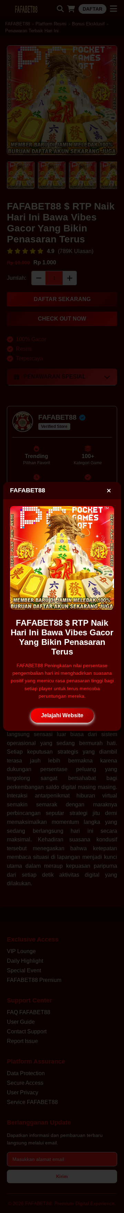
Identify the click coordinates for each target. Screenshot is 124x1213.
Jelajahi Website (62, 715)
